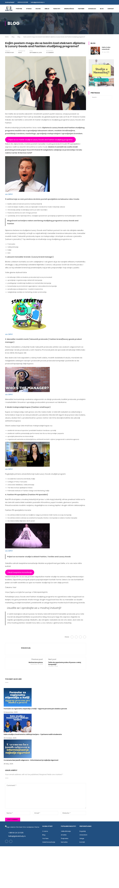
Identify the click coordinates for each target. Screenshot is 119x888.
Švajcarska (64, 838)
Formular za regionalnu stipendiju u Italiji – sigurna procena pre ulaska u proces (35, 709)
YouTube (45, 838)
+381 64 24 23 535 (22, 2)
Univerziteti (83, 835)
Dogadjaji (92, 9)
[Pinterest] (84, 637)
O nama (45, 831)
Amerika (63, 835)
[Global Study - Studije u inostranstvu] (9, 9)
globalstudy (9, 52)
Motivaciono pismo (36, 662)
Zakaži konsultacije (48, 842)
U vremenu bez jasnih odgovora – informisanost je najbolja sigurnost (31, 760)
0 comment (50, 52)
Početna (19, 9)
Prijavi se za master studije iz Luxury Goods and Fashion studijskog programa (40, 139)
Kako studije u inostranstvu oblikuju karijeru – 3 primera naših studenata (33, 734)
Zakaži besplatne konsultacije (20, 572)
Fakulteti (56, 9)
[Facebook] (72, 637)
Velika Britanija (66, 831)
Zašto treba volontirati (106, 48)
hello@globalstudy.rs (37, 2)
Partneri (81, 9)
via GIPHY (9, 194)
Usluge (38, 9)
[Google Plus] (76, 637)
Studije (28, 9)
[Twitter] (80, 637)
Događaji (82, 831)
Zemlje (47, 9)
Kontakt (111, 9)
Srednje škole (69, 9)
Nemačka (64, 842)
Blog (102, 9)
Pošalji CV (59, 873)
